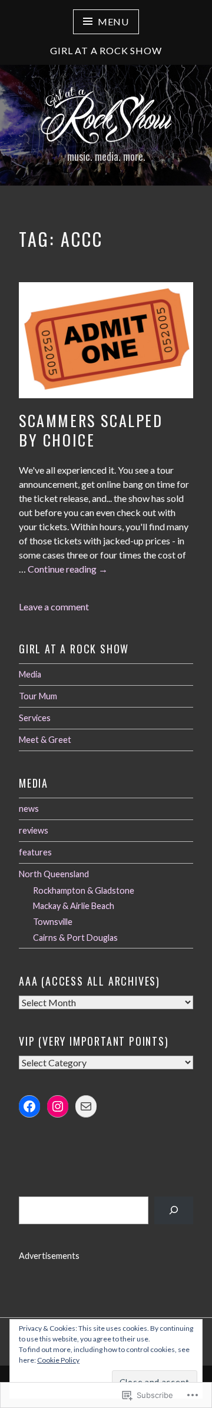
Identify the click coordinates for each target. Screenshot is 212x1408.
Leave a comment (54, 606)
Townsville (52, 922)
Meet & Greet (45, 740)
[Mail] (86, 1106)
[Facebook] (29, 1106)
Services (35, 718)
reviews (33, 830)
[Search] (173, 1210)
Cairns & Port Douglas (75, 938)
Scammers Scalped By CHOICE (91, 430)
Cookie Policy (58, 1360)
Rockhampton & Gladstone (83, 890)
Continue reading (68, 569)
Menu (113, 21)
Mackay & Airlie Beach (73, 906)
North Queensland (54, 874)
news (29, 809)
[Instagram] (57, 1106)
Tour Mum (38, 696)
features (35, 852)
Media (30, 674)
